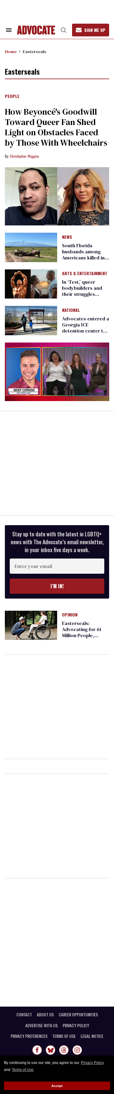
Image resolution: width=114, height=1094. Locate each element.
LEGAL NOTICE (92, 1036)
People (12, 96)
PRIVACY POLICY (76, 1025)
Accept (57, 1086)
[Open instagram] (77, 1050)
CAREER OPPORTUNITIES (78, 1014)
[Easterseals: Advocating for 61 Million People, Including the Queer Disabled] (31, 625)
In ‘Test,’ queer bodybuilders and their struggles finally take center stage (82, 294)
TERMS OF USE (64, 1036)
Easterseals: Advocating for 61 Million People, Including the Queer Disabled (84, 635)
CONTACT (24, 1014)
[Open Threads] (64, 1050)
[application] (57, 372)
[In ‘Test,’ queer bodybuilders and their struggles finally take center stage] (31, 284)
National (71, 310)
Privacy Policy (92, 1063)
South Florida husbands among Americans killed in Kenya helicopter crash (83, 257)
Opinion (70, 615)
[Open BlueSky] (50, 1050)
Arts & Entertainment (84, 273)
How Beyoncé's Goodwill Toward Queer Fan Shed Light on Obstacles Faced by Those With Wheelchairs (56, 127)
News (67, 237)
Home (11, 52)
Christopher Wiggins (24, 156)
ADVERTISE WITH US (41, 1025)
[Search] (63, 30)
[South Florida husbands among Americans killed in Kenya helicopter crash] (31, 247)
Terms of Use (22, 1070)
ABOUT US (45, 1014)
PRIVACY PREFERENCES (29, 1036)
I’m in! (57, 586)
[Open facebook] (37, 1050)
